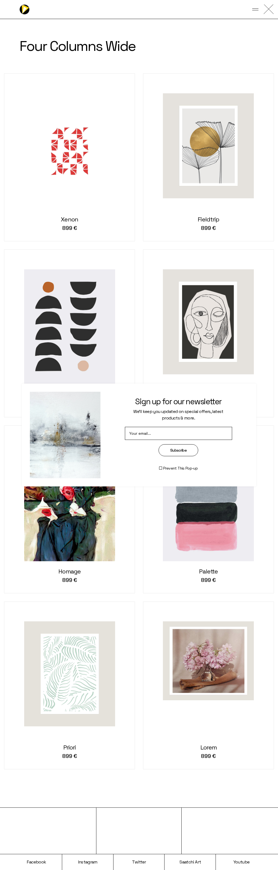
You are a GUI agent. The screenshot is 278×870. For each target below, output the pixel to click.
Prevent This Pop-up (180, 468)
